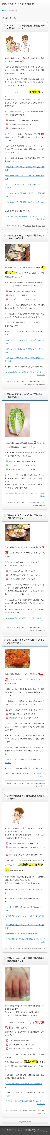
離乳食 (38, 384)
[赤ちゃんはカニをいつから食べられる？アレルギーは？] (17, 670)
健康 (33, 226)
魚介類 (43, 630)
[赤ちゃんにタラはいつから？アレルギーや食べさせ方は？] (17, 543)
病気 (43, 226)
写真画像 (31, 1111)
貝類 (25, 384)
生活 (39, 226)
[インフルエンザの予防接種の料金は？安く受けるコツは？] (17, 55)
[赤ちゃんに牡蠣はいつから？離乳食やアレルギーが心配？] (17, 263)
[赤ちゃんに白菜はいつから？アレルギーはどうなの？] (17, 439)
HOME (4, 11)
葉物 (34, 505)
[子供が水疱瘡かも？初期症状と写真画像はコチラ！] (17, 825)
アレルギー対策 (29, 381)
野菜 (38, 505)
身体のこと (31, 384)
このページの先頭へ (41, 1131)
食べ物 (43, 384)
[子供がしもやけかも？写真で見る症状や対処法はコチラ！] (17, 1003)
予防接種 (28, 226)
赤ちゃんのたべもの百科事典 (18, 4)
